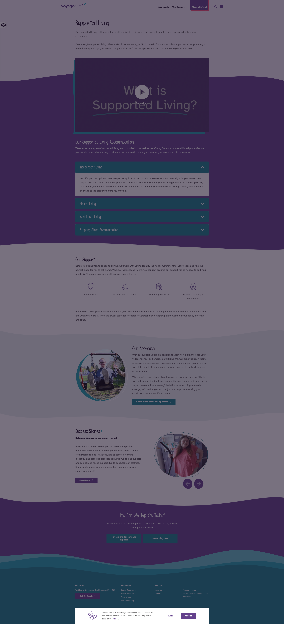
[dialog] (142, 312)
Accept (188, 615)
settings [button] (115, 619)
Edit (170, 615)
